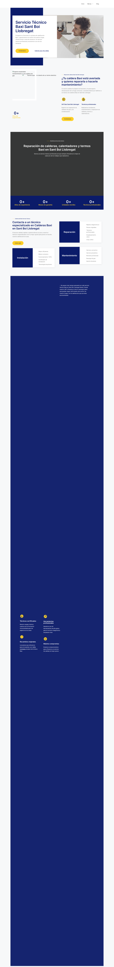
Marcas (89, 4)
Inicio (82, 4)
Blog (97, 4)
